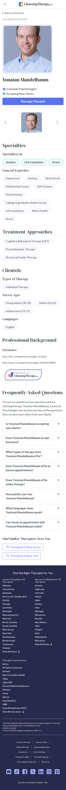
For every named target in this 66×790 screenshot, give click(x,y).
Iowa (37, 607)
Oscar (5, 693)
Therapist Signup (41, 757)
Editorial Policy (22, 747)
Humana (6, 689)
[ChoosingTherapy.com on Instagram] (49, 771)
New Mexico (41, 622)
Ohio (37, 626)
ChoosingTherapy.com (26, 762)
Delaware (7, 593)
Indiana (38, 604)
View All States (9, 651)
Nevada (38, 618)
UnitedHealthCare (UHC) (14, 708)
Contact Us (23, 752)
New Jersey (8, 629)
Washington (41, 637)
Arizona (38, 585)
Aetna (5, 664)
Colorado (39, 593)
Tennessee (7, 644)
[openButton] (4, 4)
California (39, 589)
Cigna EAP (7, 682)
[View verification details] (33, 375)
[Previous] (5, 122)
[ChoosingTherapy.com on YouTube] (8, 771)
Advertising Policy (42, 747)
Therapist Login (22, 757)
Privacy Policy (41, 742)
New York (7, 633)
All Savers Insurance (12, 667)
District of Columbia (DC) (14, 596)
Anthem (6, 671)
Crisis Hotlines (39, 752)
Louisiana (7, 607)
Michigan (39, 611)
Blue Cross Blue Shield (13, 675)
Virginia (6, 648)
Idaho (37, 600)
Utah (37, 633)
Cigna (5, 678)
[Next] (57, 122)
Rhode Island (8, 640)
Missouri (6, 618)
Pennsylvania (8, 637)
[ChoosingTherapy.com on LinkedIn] (40, 771)
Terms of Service (23, 742)
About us (45, 762)
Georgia (6, 604)
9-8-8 (13, 728)
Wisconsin (40, 640)
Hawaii (38, 596)
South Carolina (9, 626)
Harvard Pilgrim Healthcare (15, 686)
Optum (5, 697)
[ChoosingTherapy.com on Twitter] (32, 771)
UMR (4, 704)
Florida (5, 600)
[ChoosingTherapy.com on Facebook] (24, 771)
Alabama (6, 585)
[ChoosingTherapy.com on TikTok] (16, 771)
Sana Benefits (9, 700)
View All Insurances (11, 711)
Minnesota (40, 615)
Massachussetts (10, 615)
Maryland (7, 611)
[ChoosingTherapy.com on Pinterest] (57, 771)
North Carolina (9, 622)
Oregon (38, 629)
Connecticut (8, 589)
